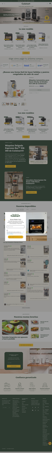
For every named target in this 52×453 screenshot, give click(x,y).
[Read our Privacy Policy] (23, 232)
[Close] (45, 213)
